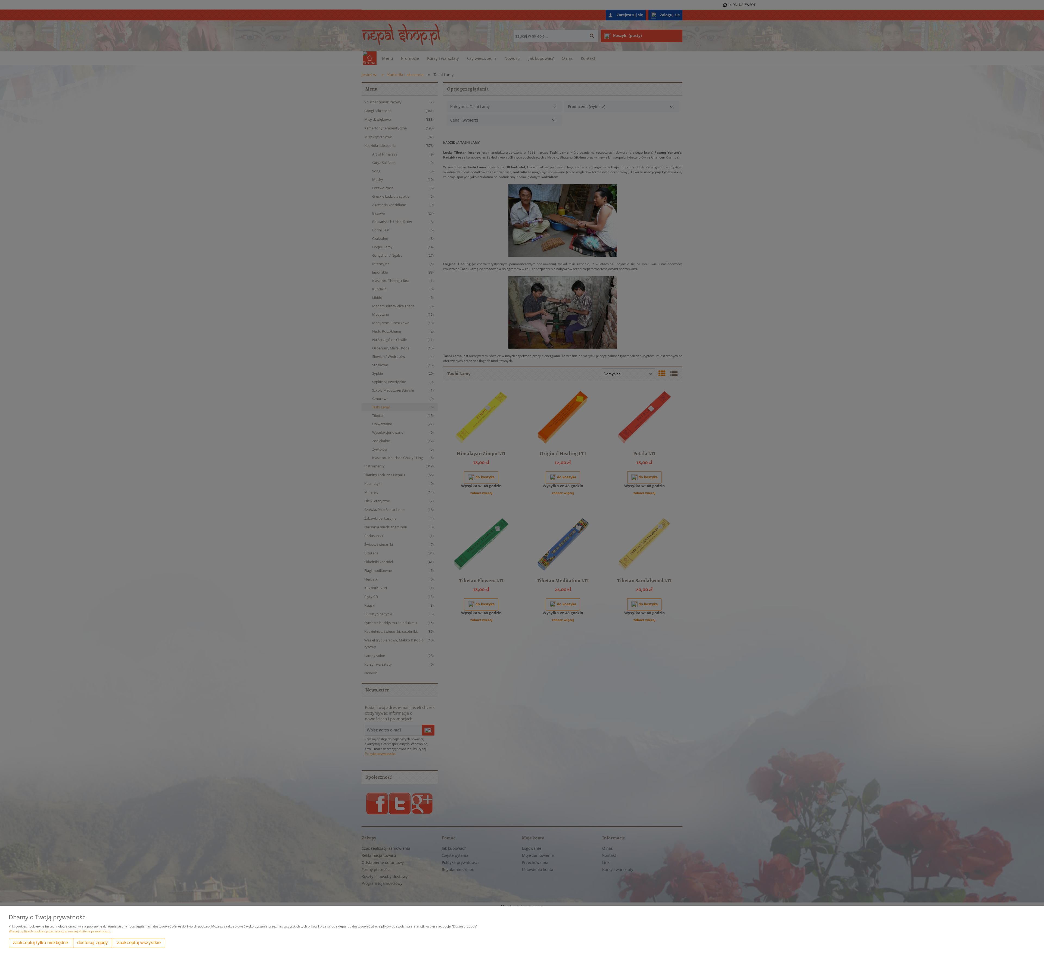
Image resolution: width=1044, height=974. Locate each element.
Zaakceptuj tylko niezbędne (40, 942)
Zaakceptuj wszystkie (139, 942)
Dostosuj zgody (92, 942)
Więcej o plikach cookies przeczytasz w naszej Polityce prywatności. (59, 931)
